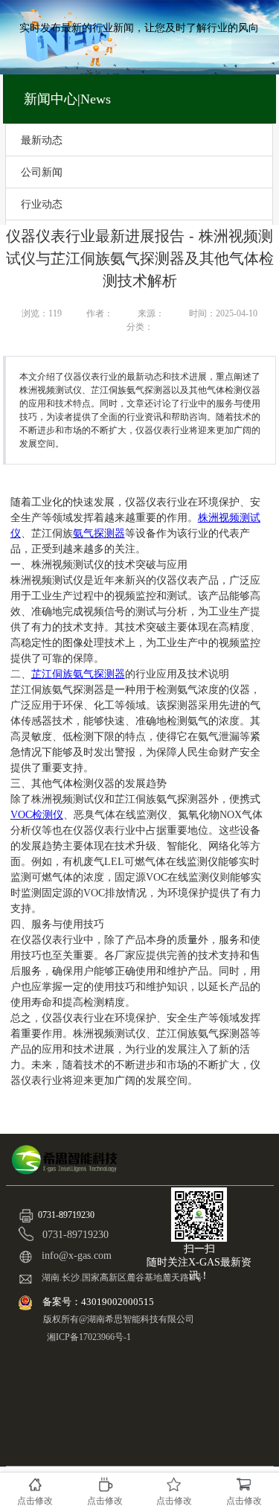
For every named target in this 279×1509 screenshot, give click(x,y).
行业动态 (41, 204)
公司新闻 (41, 172)
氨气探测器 (99, 533)
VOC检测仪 (36, 814)
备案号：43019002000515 (99, 1301)
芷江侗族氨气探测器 (78, 674)
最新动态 (41, 140)
